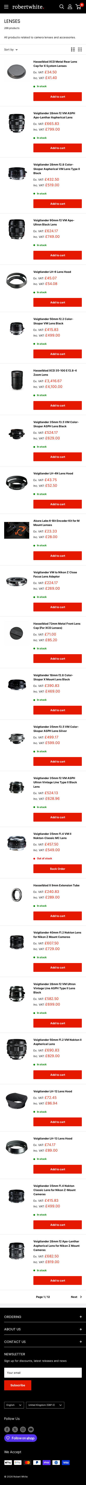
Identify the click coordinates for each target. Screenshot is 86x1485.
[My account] (70, 6)
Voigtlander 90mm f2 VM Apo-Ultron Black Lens (53, 222)
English (10, 1404)
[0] (78, 6)
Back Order (57, 868)
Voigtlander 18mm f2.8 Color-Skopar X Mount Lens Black (53, 677)
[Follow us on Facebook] (7, 1429)
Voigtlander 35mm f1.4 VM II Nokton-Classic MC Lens (52, 836)
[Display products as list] (73, 49)
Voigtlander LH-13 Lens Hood (52, 1138)
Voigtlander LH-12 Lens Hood (52, 1091)
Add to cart (57, 96)
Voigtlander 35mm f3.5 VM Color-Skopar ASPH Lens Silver (56, 729)
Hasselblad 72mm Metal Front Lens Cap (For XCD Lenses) (56, 625)
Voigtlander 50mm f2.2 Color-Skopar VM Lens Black (53, 321)
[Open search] (61, 6)
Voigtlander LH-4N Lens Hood (53, 473)
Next (74, 1297)
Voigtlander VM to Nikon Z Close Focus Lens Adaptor (55, 574)
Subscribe (17, 1385)
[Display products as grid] (80, 49)
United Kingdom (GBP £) (41, 1404)
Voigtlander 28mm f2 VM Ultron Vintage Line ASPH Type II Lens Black (54, 988)
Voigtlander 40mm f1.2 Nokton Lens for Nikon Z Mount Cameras (57, 934)
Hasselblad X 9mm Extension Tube (56, 885)
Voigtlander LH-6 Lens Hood (52, 271)
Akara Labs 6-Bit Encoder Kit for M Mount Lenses (56, 523)
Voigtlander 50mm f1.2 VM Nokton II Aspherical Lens (57, 1042)
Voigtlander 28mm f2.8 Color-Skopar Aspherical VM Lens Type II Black (56, 169)
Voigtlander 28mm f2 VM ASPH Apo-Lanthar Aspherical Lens (54, 115)
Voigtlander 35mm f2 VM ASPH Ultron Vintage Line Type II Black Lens (55, 782)
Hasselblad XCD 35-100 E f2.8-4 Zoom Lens (55, 372)
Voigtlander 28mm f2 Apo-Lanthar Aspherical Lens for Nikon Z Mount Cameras (56, 1245)
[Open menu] (6, 6)
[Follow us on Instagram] (23, 1429)
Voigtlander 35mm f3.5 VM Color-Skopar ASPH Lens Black (56, 424)
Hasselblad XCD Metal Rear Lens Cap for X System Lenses (55, 63)
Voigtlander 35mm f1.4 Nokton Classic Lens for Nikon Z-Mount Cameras (54, 1190)
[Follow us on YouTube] (31, 1429)
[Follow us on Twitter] (15, 1429)
